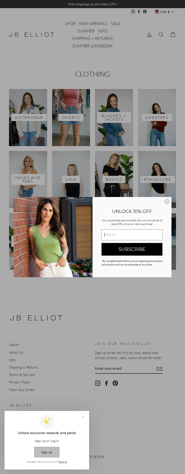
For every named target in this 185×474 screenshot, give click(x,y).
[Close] (167, 201)
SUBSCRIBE (132, 249)
